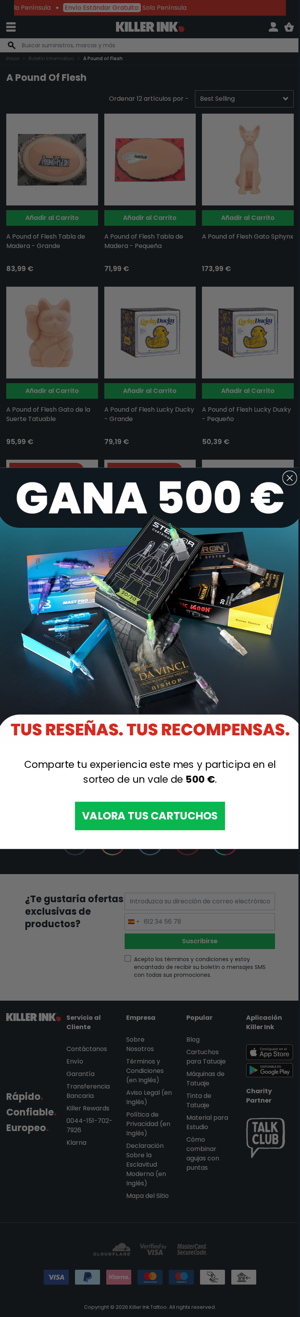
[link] (150, 605)
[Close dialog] (289, 478)
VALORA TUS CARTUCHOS (150, 816)
